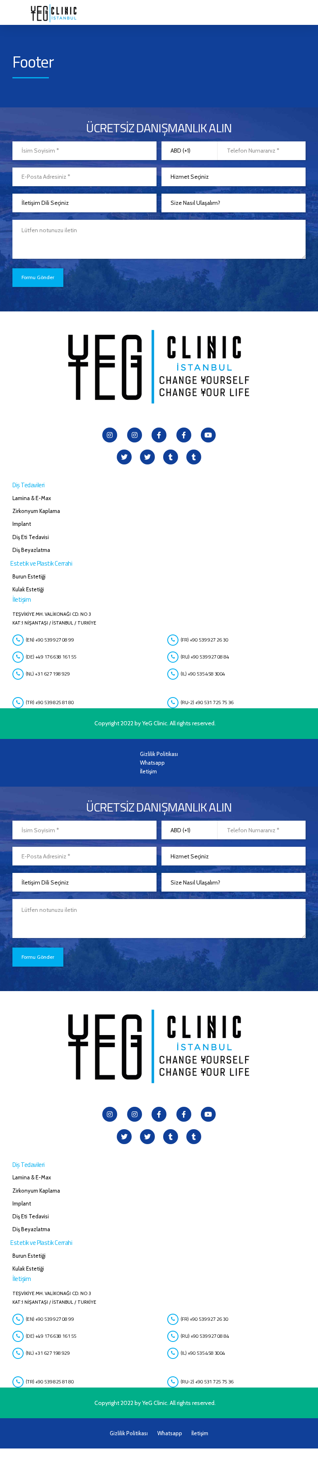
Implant (21, 523)
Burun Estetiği (29, 576)
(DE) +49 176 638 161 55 (51, 657)
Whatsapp (152, 762)
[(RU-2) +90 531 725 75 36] (172, 702)
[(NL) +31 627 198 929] (18, 674)
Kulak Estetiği (28, 589)
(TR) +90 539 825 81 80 (50, 702)
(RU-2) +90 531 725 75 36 (207, 702)
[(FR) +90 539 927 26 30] (172, 640)
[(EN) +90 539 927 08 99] (18, 640)
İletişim (148, 771)
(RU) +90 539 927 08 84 (205, 657)
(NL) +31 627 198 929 (48, 674)
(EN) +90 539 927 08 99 (50, 640)
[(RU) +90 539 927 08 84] (172, 657)
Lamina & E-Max (31, 498)
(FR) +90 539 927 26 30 (204, 640)
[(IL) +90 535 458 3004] (172, 674)
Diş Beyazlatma (31, 550)
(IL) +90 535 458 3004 (203, 674)
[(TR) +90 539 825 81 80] (18, 702)
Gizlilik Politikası (159, 754)
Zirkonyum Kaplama (36, 511)
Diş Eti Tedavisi (30, 537)
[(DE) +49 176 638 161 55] (18, 657)
